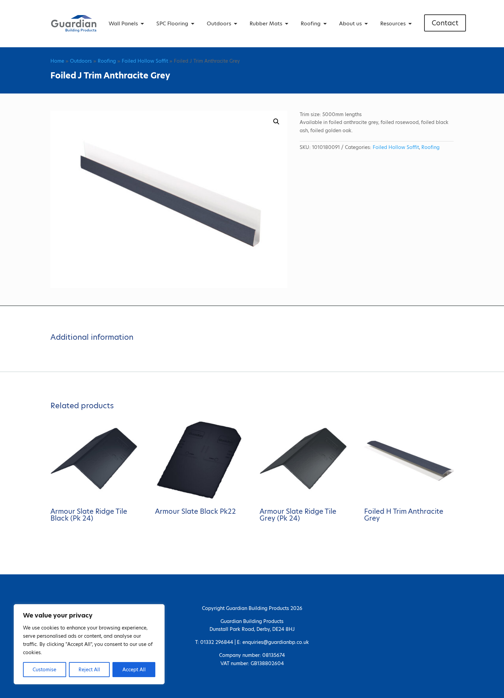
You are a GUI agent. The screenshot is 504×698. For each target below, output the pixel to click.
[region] (89, 644)
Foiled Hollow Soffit (145, 61)
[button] (276, 121)
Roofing (311, 23)
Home (57, 61)
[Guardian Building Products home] (73, 23)
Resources (393, 23)
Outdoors (219, 23)
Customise (44, 669)
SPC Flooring (172, 23)
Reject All (89, 669)
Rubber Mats (266, 23)
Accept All (134, 669)
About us (350, 23)
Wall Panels (123, 23)
